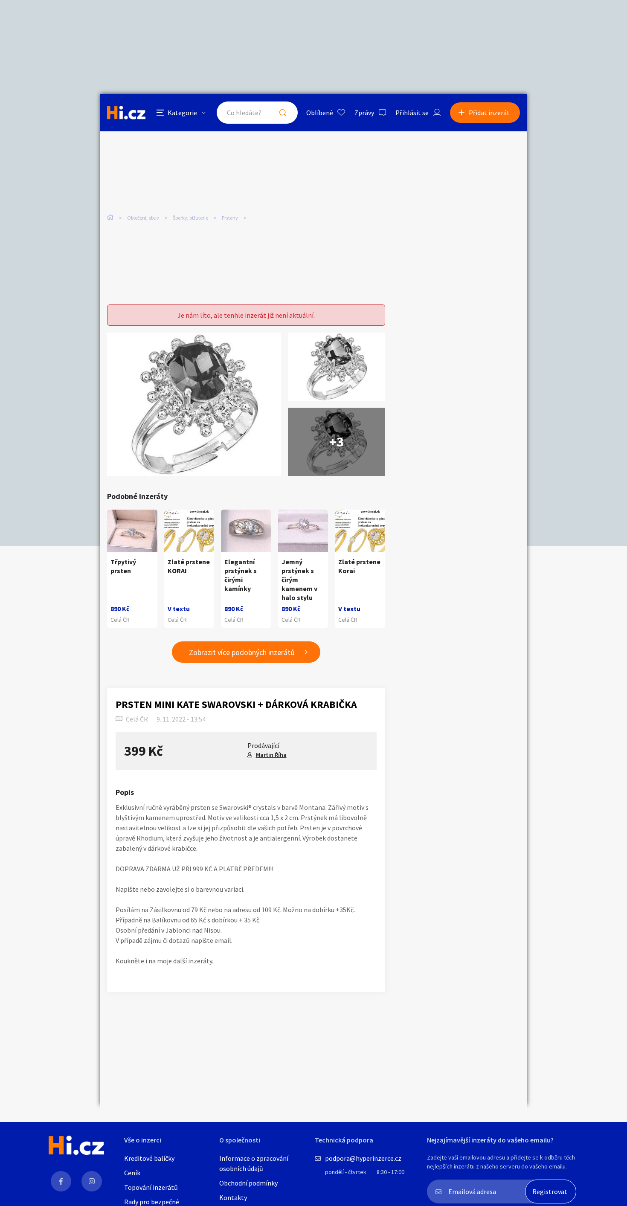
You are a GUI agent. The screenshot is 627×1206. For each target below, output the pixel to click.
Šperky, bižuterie (190, 218)
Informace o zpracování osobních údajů (253, 1163)
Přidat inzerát (489, 112)
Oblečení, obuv (143, 218)
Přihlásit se (412, 112)
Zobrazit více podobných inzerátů (242, 652)
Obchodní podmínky (248, 1183)
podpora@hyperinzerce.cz (363, 1158)
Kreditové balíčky (149, 1158)
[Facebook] (61, 1181)
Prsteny (230, 218)
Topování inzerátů (151, 1187)
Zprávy (364, 112)
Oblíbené (319, 112)
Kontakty (233, 1197)
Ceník (132, 1172)
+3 (336, 441)
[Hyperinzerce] (126, 112)
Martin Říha (271, 755)
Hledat (283, 112)
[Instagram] (91, 1181)
